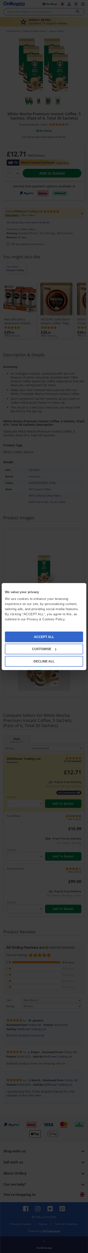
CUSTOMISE (41, 649)
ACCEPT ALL (44, 636)
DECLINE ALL (44, 661)
